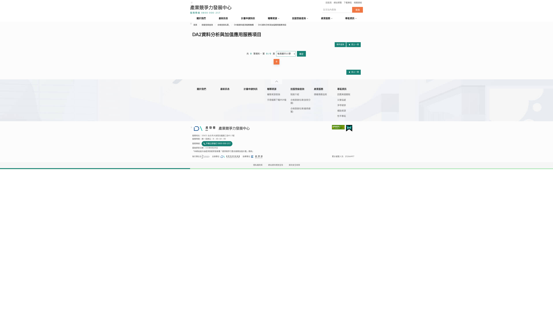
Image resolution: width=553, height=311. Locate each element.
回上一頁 (355, 44)
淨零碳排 (341, 105)
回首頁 (329, 3)
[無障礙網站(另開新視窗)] (339, 127)
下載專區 (348, 3)
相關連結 (358, 3)
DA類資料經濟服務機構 (244, 25)
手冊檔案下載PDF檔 (276, 100)
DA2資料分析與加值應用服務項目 (272, 25)
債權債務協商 (320, 94)
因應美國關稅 (343, 94)
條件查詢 (340, 44)
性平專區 (341, 116)
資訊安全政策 (294, 165)
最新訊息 (223, 18)
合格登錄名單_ (223, 25)
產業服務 (325, 18)
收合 (276, 81)
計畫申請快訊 (248, 18)
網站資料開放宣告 (275, 165)
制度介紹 (294, 94)
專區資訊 (349, 18)
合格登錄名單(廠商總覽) (300, 110)
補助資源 (341, 111)
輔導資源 (272, 18)
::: (192, 2)
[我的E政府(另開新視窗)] (349, 128)
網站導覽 (338, 3)
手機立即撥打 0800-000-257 (218, 144)
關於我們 (201, 18)
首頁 (195, 25)
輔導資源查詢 (273, 94)
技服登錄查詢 (299, 18)
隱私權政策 (258, 165)
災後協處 (341, 100)
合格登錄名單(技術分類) (300, 101)
